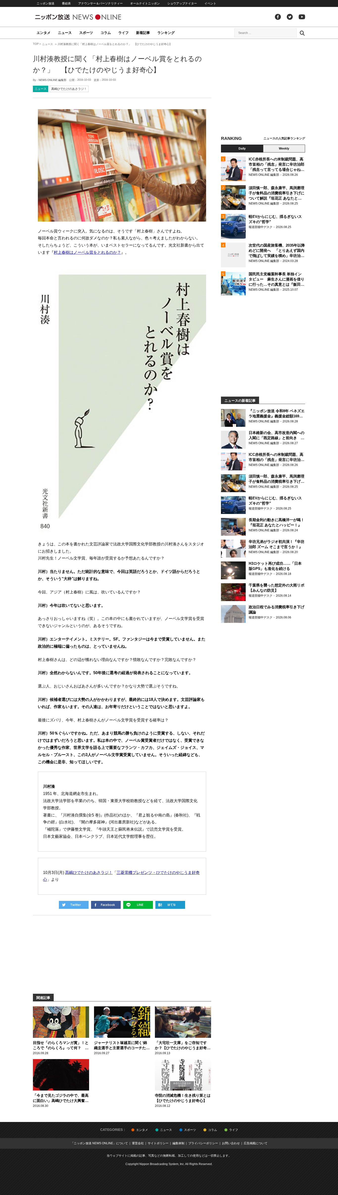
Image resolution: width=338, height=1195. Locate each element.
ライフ (123, 33)
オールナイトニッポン (145, 3)
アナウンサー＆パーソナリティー (100, 3)
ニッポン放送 (45, 3)
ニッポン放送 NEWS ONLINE (87, 17)
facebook (278, 17)
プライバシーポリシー (203, 1143)
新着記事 (143, 33)
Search (302, 33)
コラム (105, 33)
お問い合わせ (231, 1143)
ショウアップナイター (182, 3)
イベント (210, 3)
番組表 (66, 3)
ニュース (65, 33)
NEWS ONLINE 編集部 (52, 79)
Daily (242, 148)
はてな (170, 905)
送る (138, 905)
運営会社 (138, 1143)
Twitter (290, 17)
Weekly (284, 148)
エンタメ (43, 33)
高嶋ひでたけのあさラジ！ (69, 89)
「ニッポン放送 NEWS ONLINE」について (99, 1143)
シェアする (106, 905)
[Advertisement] (263, 88)
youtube (302, 17)
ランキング (166, 33)
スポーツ (86, 33)
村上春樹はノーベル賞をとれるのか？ (87, 252)
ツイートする (74, 905)
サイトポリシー (158, 1143)
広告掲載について (255, 1143)
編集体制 (178, 1143)
